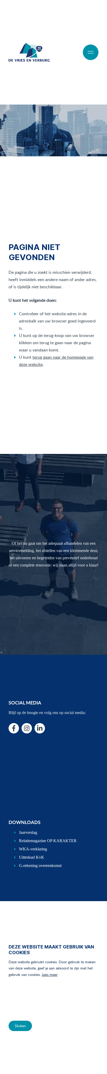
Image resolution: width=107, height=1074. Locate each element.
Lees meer (50, 974)
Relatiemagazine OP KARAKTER (48, 840)
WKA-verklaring (33, 849)
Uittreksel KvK (31, 857)
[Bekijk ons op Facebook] (14, 728)
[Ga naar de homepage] (29, 52)
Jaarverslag (28, 832)
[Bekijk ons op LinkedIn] (40, 728)
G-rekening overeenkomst (40, 865)
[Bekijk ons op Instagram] (27, 728)
